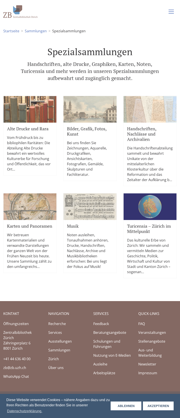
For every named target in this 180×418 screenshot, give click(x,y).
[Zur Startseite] (20, 11)
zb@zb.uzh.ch (14, 367)
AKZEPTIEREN (158, 406)
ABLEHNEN (126, 406)
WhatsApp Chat (16, 376)
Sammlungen (36, 31)
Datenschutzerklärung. (24, 411)
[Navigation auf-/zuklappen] (171, 12)
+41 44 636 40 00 (17, 358)
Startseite (11, 31)
